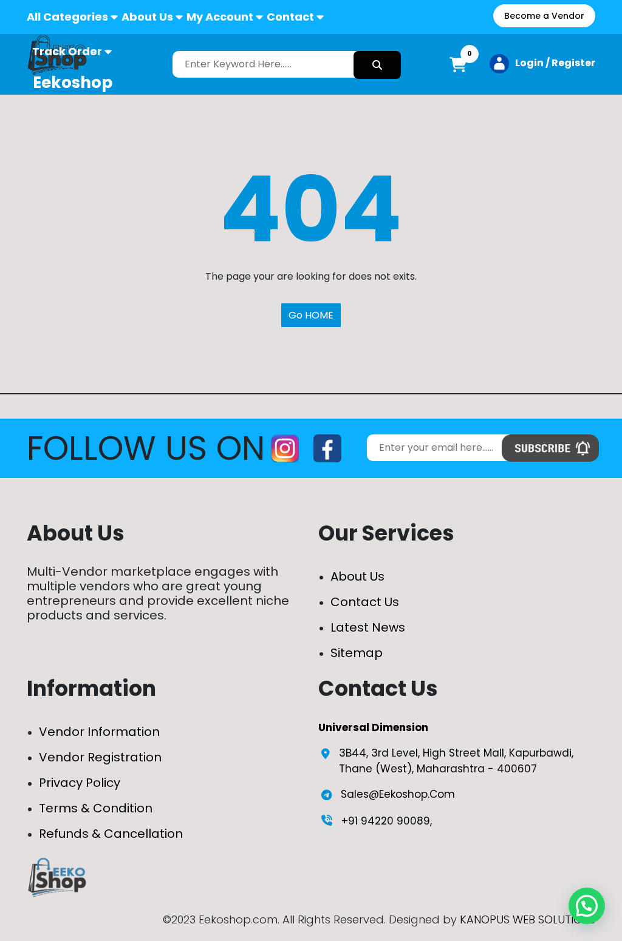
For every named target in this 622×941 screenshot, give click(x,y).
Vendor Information (99, 731)
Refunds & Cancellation (111, 833)
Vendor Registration (100, 757)
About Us (147, 16)
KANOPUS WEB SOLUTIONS (527, 919)
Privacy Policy (79, 782)
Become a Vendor (544, 16)
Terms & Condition (95, 808)
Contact (290, 16)
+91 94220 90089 (385, 821)
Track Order (67, 51)
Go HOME (311, 315)
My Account (219, 16)
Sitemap (356, 652)
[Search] (377, 65)
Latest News (367, 627)
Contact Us (364, 601)
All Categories (67, 16)
